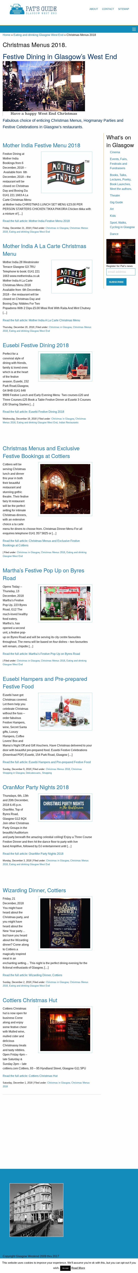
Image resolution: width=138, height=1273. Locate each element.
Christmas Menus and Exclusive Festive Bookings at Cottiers (41, 452)
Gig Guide (116, 202)
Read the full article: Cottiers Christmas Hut (30, 1075)
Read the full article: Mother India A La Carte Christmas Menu (41, 320)
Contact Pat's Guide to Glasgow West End (29, 1263)
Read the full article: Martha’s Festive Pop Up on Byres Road (41, 653)
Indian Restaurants (69, 422)
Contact (108, 9)
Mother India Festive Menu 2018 (41, 145)
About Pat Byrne (68, 1263)
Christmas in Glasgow (57, 228)
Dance (114, 233)
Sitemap (123, 9)
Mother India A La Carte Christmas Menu (44, 249)
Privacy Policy (90, 1263)
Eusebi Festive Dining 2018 (36, 345)
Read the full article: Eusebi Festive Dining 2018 (33, 411)
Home (6, 34)
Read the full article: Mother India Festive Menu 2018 (36, 221)
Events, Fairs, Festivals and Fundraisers (118, 164)
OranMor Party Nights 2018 (36, 787)
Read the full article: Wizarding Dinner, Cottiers (32, 975)
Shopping (47, 773)
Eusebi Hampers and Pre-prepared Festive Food (45, 682)
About (93, 9)
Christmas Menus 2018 (53, 552)
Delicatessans (33, 773)
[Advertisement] (52, 1128)
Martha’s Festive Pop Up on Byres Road (43, 574)
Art (112, 208)
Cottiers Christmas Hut (30, 1000)
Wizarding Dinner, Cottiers (34, 890)
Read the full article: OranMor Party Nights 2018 (33, 853)
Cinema (115, 152)
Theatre (115, 195)
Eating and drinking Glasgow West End (38, 34)
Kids (113, 215)
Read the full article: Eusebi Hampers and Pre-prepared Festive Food (47, 762)
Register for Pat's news (119, 266)
